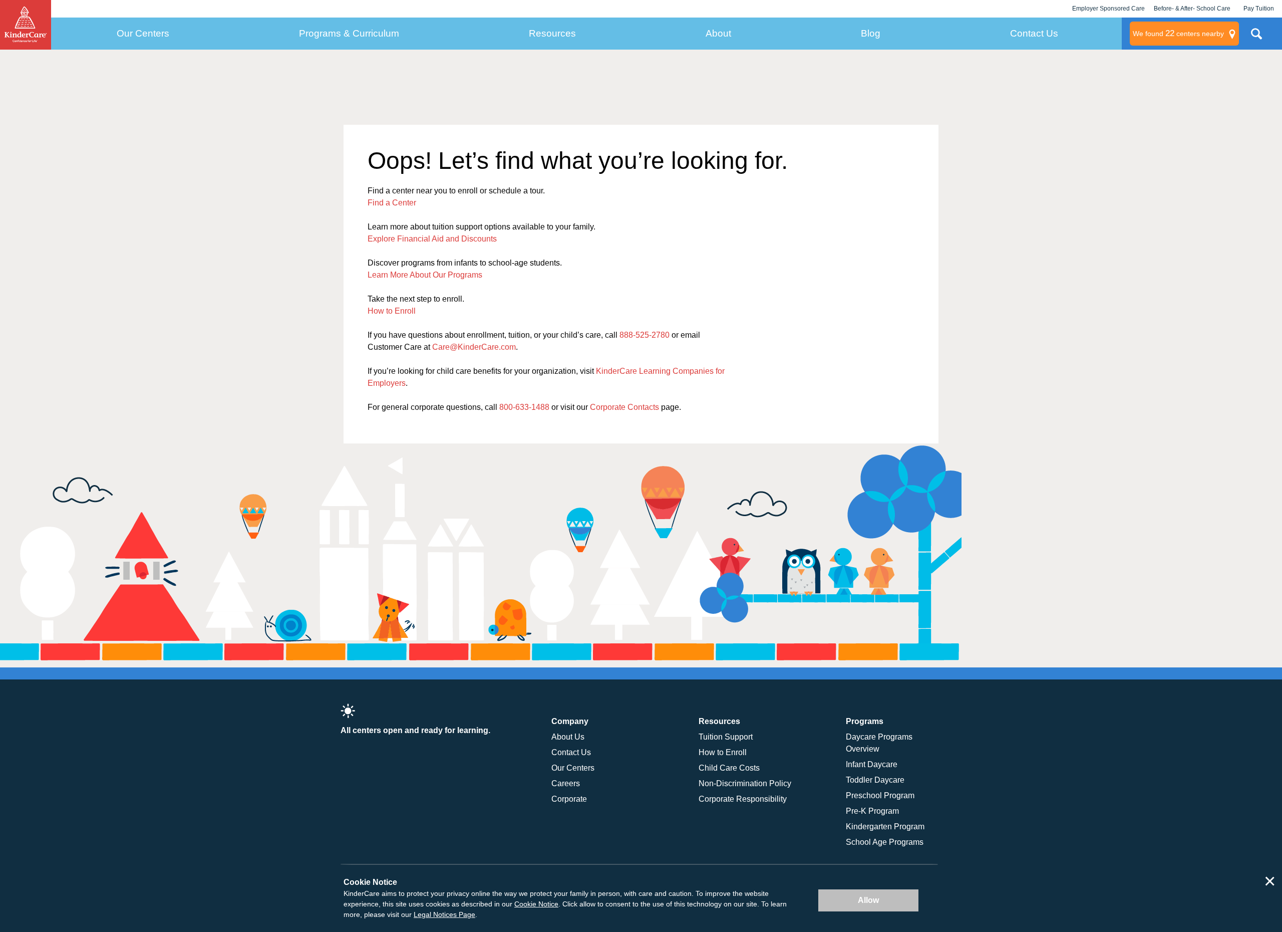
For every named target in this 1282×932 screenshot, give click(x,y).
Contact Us (1034, 33)
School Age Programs (884, 842)
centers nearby (1178, 33)
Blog (870, 33)
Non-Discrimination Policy (745, 783)
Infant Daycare (871, 764)
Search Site (1256, 38)
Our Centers (143, 33)
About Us (567, 737)
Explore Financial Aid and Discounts (432, 239)
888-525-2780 (644, 335)
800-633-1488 (524, 407)
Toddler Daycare (875, 780)
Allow (868, 900)
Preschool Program (880, 795)
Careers (565, 783)
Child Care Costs (729, 768)
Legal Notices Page (444, 914)
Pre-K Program (872, 811)
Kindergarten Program (885, 826)
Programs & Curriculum (349, 33)
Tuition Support (726, 737)
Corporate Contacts (624, 407)
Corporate (569, 799)
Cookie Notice (536, 904)
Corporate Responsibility (743, 799)
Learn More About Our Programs (425, 275)
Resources (552, 33)
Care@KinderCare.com (474, 347)
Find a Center (392, 202)
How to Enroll (392, 311)
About (718, 33)
